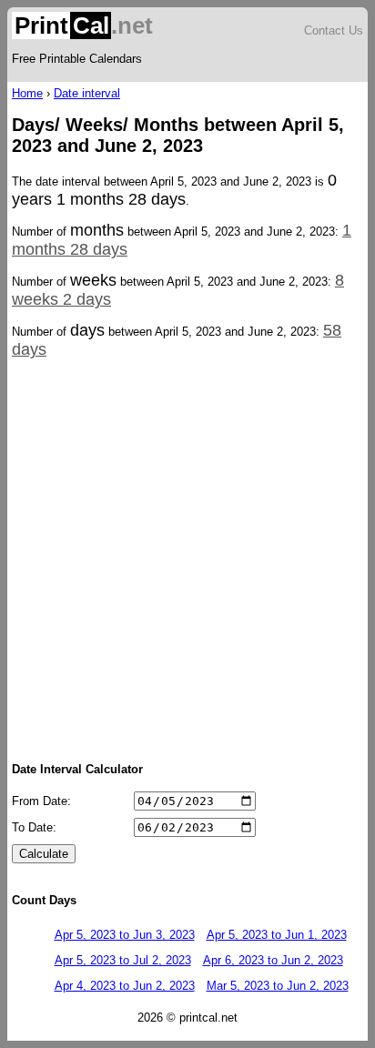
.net (84, 25)
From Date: (41, 801)
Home (27, 93)
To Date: (34, 827)
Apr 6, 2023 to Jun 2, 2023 (273, 960)
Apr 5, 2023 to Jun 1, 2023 (277, 935)
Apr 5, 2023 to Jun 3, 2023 (125, 935)
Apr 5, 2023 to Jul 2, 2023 (123, 960)
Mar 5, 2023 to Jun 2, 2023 (278, 986)
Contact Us (333, 30)
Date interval (87, 93)
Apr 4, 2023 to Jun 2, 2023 (125, 986)
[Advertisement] (187, 558)
